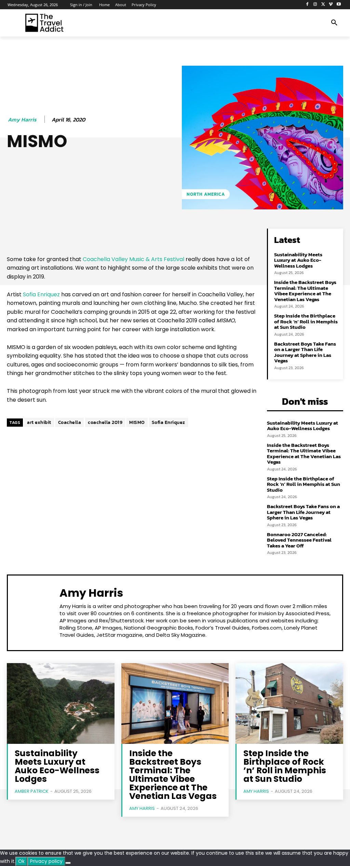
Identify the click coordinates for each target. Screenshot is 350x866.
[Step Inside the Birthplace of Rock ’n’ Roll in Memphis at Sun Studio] (289, 703)
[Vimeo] (331, 5)
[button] (334, 23)
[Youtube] (338, 5)
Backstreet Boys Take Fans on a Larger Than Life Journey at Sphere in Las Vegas (305, 352)
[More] (226, 235)
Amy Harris (22, 119)
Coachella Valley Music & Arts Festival (133, 259)
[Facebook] (307, 5)
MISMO (137, 422)
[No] (68, 863)
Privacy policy (46, 861)
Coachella (69, 422)
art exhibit (39, 422)
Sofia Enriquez (41, 294)
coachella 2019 (105, 422)
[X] (323, 5)
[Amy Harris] (34, 611)
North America (206, 194)
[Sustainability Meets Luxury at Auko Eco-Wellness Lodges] (61, 703)
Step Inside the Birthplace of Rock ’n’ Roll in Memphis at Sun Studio (306, 321)
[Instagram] (315, 5)
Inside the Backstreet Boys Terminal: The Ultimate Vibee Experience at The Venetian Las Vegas (305, 290)
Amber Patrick (32, 791)
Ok (21, 861)
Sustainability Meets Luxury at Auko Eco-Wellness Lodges (298, 260)
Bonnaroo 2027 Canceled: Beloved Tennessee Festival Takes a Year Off (299, 540)
